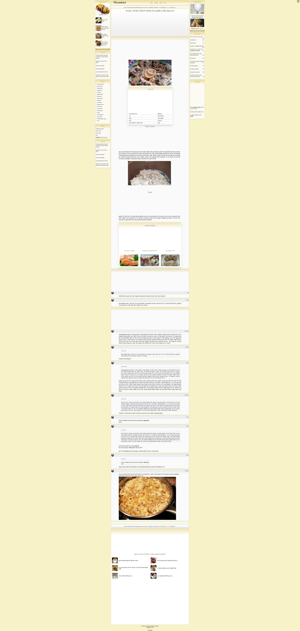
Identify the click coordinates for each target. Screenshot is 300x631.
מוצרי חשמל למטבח (101, 118)
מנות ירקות (99, 106)
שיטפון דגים (192, 58)
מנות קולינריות (100, 114)
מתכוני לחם (99, 86)
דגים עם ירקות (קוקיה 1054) (197, 28)
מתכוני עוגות (100, 98)
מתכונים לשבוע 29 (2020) (101, 137)
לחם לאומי (99, 90)
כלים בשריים (100, 108)
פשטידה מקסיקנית (194, 69)
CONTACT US (150, 627)
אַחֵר (98, 120)
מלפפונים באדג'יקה (100, 68)
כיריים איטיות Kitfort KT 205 (196, 46)
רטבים (98, 112)
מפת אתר (150, 630)
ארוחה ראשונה (100, 104)
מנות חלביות (100, 110)
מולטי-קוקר (99, 116)
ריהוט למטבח (193, 40)
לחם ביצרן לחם (100, 84)
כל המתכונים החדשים (102, 49)
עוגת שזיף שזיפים (194, 65)
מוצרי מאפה (99, 88)
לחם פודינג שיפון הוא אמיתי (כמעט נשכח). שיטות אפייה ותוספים (102, 57)
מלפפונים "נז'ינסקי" (100, 65)
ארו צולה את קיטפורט (195, 72)
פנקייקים (99, 92)
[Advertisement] (151, 24)
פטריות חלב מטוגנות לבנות (102, 71)
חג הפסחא (99, 96)
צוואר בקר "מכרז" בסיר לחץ (196, 36)
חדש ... (165, 2)
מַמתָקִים (99, 100)
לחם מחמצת (100, 94)
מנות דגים (99, 102)
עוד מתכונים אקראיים (197, 30)
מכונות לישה (193, 43)
